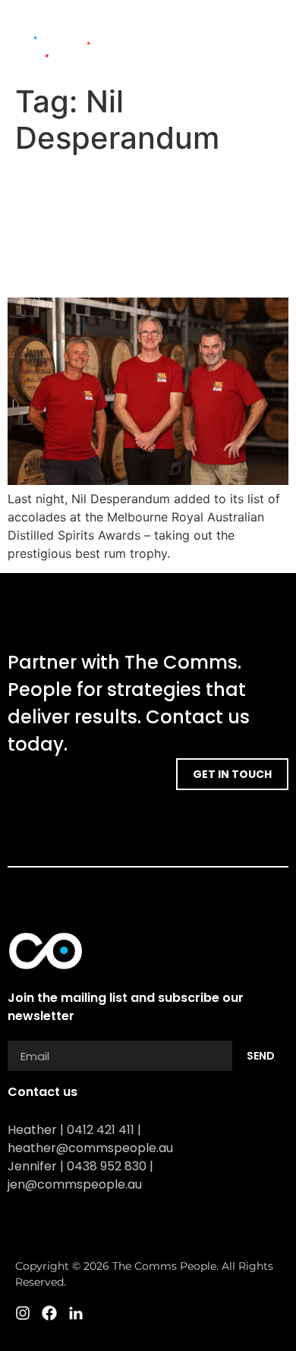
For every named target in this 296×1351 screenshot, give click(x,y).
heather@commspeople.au (90, 1148)
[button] (270, 31)
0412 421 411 (100, 1129)
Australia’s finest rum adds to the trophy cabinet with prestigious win (146, 226)
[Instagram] (227, 57)
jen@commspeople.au (75, 1184)
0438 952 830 (106, 1166)
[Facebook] (254, 57)
